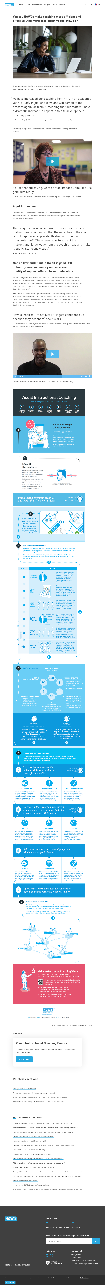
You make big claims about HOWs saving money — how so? (34, 1093)
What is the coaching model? (25, 1181)
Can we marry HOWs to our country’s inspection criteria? (33, 1136)
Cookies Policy (76, 1258)
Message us (76, 1227)
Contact (62, 5)
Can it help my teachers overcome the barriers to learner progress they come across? (43, 1145)
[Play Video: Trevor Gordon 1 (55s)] (52, 354)
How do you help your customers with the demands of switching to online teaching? (43, 1123)
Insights (47, 5)
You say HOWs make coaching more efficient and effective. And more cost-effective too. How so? (47, 1172)
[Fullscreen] (90, 376)
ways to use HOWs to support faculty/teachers (31, 1185)
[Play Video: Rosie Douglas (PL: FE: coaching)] (52, 161)
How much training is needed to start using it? (29, 1141)
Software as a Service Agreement (83, 1261)
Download (24, 1059)
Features (20, 5)
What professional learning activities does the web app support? (38, 1102)
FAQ (14, 1117)
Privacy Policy (76, 1255)
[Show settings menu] (86, 376)
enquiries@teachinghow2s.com (57, 1227)
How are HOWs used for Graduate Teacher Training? (32, 1154)
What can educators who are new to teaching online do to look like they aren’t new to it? (44, 1132)
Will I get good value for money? (24, 1088)
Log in (90, 5)
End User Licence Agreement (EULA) (84, 1263)
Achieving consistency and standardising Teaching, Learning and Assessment (40, 1097)
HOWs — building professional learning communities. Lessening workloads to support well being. (48, 1189)
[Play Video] (15, 376)
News (54, 5)
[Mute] (82, 376)
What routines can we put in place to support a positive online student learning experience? (45, 1128)
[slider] (50, 376)
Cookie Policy (84, 1278)
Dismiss (10, 1282)
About (28, 5)
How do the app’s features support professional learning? (33, 1167)
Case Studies (37, 5)
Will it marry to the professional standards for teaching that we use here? (39, 1163)
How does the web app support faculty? (29, 1150)
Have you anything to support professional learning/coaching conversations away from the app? (47, 1176)
